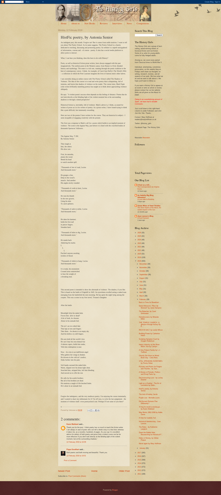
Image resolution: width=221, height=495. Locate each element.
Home (64, 23)
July (141, 282)
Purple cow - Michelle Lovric (149, 398)
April (141, 292)
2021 (139, 250)
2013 (139, 467)
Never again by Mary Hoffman (150, 443)
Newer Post (64, 471)
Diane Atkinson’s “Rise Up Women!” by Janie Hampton (150, 307)
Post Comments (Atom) (77, 476)
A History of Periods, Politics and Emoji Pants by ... (149, 373)
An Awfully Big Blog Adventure (145, 196)
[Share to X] (93, 410)
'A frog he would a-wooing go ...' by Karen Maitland (150, 408)
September (143, 275)
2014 (139, 463)
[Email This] (88, 410)
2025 (139, 236)
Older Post (124, 471)
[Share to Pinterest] (98, 410)
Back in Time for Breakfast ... (150, 302)
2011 (139, 474)
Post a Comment (70, 460)
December (143, 264)
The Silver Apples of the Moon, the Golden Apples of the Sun (149, 209)
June (141, 285)
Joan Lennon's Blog (145, 216)
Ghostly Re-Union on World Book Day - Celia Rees (149, 356)
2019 (139, 257)
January (142, 448)
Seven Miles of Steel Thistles (148, 206)
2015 (139, 460)
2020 (139, 254)
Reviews (104, 23)
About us (75, 23)
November (143, 267)
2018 (139, 261)
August (142, 278)
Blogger (115, 490)
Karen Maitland (72, 424)
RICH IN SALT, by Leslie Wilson (151, 330)
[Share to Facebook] (96, 410)
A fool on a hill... (144, 185)
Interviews (117, 23)
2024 (139, 240)
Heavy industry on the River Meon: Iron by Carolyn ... (149, 345)
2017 (139, 453)
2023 (139, 243)
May (141, 289)
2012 (139, 470)
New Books (89, 23)
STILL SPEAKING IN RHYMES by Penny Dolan (150, 362)
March (142, 296)
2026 (139, 233)
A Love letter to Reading (145, 199)
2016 (139, 456)
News (129, 23)
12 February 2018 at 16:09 (76, 442)
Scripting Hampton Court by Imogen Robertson (149, 340)
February (142, 299)
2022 (139, 247)
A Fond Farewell (143, 218)
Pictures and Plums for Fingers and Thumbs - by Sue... (150, 367)
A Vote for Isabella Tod (147, 418)
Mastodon (146, 138)
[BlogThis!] (91, 410)
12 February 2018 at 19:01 (76, 456)
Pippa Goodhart (73, 449)
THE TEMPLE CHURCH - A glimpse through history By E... (150, 324)
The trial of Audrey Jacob (148, 394)
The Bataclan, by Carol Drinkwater (147, 312)
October (142, 271)
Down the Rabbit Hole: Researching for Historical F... (151, 433)
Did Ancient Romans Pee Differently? (148, 402)
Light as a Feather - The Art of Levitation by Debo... (150, 384)
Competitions (143, 23)
